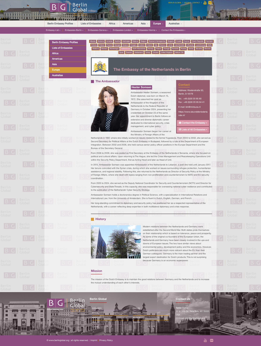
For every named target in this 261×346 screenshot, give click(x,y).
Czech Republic (198, 41)
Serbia (190, 48)
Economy (137, 313)
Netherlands (125, 48)
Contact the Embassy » (194, 123)
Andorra (101, 41)
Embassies (97, 308)
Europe (157, 24)
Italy (156, 45)
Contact (196, 2)
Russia (183, 48)
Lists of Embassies (91, 24)
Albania (92, 41)
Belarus (135, 41)
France (109, 45)
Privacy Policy (106, 340)
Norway (151, 48)
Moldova (95, 48)
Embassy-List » (53, 30)
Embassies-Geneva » (98, 30)
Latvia (170, 45)
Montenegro (114, 48)
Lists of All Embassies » (194, 130)
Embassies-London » (123, 30)
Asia (143, 24)
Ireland (149, 45)
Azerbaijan (126, 41)
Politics (136, 317)
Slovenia (207, 48)
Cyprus (186, 41)
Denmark (209, 41)
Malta (210, 45)
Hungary (133, 45)
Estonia (94, 45)
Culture (136, 308)
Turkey (147, 52)
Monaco (104, 48)
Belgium (144, 41)
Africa (112, 24)
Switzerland (138, 52)
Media (187, 2)
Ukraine (155, 52)
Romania (175, 48)
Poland (158, 48)
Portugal (167, 48)
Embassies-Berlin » (74, 30)
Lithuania (190, 45)
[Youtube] (205, 2)
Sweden (129, 52)
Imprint (93, 340)
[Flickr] (210, 2)
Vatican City (179, 52)
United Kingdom (167, 52)
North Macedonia (139, 48)
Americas (128, 24)
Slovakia (199, 48)
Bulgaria (171, 41)
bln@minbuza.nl (193, 107)
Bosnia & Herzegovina (157, 41)
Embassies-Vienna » (147, 30)
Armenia (109, 41)
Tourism (136, 322)
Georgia (117, 45)
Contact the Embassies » (173, 30)
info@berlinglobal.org (195, 318)
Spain (121, 52)
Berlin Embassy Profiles (60, 24)
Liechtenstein (179, 45)
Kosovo (163, 45)
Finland (101, 45)
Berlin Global (174, 2)
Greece (125, 45)
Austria (117, 41)
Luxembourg (200, 45)
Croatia (178, 41)
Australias (174, 24)
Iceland (142, 45)
